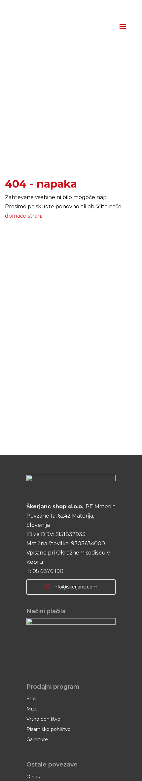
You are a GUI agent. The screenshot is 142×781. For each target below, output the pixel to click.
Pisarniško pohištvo (48, 729)
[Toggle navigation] (123, 26)
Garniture (37, 739)
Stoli (31, 699)
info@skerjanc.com (75, 587)
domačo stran (23, 216)
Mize (32, 709)
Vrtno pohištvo (43, 719)
